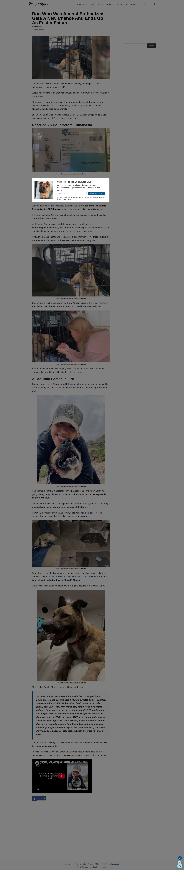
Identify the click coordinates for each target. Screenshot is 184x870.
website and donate (73, 755)
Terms (90, 864)
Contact (115, 864)
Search (151, 45)
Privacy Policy (81, 864)
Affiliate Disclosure (103, 864)
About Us (69, 864)
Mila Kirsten (38, 26)
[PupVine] (48, 4)
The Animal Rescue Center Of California (73, 174)
